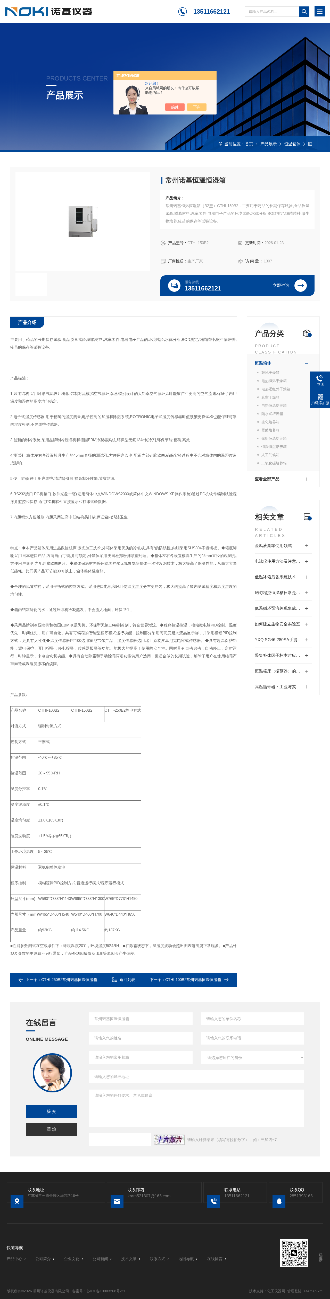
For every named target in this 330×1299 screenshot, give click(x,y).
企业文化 (71, 1259)
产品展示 (268, 144)
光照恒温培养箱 (274, 438)
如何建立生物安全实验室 (277, 624)
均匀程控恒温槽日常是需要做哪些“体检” (283, 592)
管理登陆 (294, 1291)
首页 (249, 144)
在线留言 (214, 1259)
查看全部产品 (267, 479)
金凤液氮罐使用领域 (273, 545)
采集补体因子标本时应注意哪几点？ (283, 655)
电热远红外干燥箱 (275, 389)
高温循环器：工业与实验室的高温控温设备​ (283, 687)
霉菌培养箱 (270, 430)
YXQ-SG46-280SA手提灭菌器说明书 (283, 640)
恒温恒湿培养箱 (274, 447)
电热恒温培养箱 (274, 405)
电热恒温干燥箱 (274, 381)
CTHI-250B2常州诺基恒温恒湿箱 (69, 979)
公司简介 (43, 1259)
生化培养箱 (270, 422)
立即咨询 (281, 285)
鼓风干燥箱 (270, 372)
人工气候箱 (270, 455)
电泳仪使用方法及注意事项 (279, 561)
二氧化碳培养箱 (274, 463)
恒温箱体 (292, 144)
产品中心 (14, 1259)
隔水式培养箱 (272, 414)
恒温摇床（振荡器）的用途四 (281, 671)
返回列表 (127, 979)
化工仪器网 (276, 1291)
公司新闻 (100, 1259)
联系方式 (157, 1259)
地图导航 (186, 1259)
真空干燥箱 (270, 397)
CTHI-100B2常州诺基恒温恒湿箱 (193, 979)
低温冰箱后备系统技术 (275, 577)
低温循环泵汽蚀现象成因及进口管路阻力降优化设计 (283, 608)
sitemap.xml (313, 1291)
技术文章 (129, 1259)
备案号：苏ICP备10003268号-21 (98, 1291)
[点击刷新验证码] (169, 1140)
